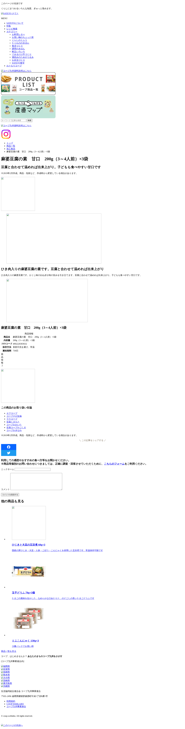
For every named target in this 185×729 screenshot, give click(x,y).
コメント (5, 489)
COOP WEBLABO (15, 704)
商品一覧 (11, 146)
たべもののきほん (20, 43)
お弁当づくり (18, 60)
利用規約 (11, 701)
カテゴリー (12, 31)
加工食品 (11, 149)
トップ (10, 143)
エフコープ (12, 413)
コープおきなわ (14, 430)
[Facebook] (92, 447)
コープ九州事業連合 (16, 706)
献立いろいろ (18, 51)
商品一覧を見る (8, 651)
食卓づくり (17, 46)
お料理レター (18, 34)
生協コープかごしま (16, 427)
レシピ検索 (12, 29)
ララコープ (12, 419)
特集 (9, 26)
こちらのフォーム (114, 463)
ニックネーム (7, 469)
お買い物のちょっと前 (23, 37)
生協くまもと (13, 422)
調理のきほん (18, 49)
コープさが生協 (14, 416)
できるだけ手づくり (21, 54)
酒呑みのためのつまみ (23, 57)
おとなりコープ (14, 66)
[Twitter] (92, 453)
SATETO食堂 (18, 63)
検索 (29, 120)
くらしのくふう (19, 40)
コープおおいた (14, 424)
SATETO (15, 23)
